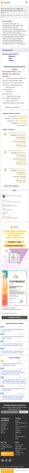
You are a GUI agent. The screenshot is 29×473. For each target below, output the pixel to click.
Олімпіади (18, 432)
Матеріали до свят (20, 448)
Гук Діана (11, 168)
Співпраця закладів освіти (6, 447)
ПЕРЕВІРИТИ (23, 412)
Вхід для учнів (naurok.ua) (19, 446)
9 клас (8, 201)
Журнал (17, 421)
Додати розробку (15, 317)
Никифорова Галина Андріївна (13, 195)
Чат (16, 434)
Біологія (4, 201)
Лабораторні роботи (21, 426)
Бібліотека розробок (21, 423)
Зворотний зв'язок (5, 453)
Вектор (3, 432)
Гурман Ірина (12, 133)
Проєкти (17, 428)
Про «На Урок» (5, 445)
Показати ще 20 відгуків (11, 186)
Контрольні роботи (16, 201)
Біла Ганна (12, 150)
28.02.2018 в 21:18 (19, 150)
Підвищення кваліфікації (4, 424)
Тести (17, 424)
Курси (2, 430)
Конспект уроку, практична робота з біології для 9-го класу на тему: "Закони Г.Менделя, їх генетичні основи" (13, 372)
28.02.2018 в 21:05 (19, 168)
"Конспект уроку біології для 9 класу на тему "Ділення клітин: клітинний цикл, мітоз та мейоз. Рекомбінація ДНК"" (13, 397)
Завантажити (7, 470)
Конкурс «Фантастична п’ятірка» (19, 452)
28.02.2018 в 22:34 (21, 133)
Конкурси (18, 430)
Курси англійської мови (20, 437)
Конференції (4, 429)
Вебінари (3, 427)
